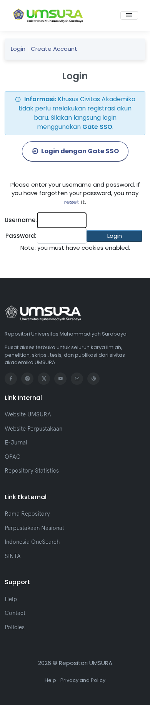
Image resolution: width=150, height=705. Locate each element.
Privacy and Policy (82, 680)
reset (72, 202)
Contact (15, 612)
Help (11, 599)
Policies (15, 627)
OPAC (12, 456)
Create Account (54, 49)
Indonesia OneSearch (32, 541)
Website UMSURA (28, 414)
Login (18, 49)
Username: (21, 220)
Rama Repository (27, 513)
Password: (21, 236)
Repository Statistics (32, 470)
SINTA (13, 556)
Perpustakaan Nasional (34, 527)
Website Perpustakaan (33, 428)
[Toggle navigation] (129, 15)
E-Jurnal (16, 442)
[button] (114, 236)
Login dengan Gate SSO (79, 151)
